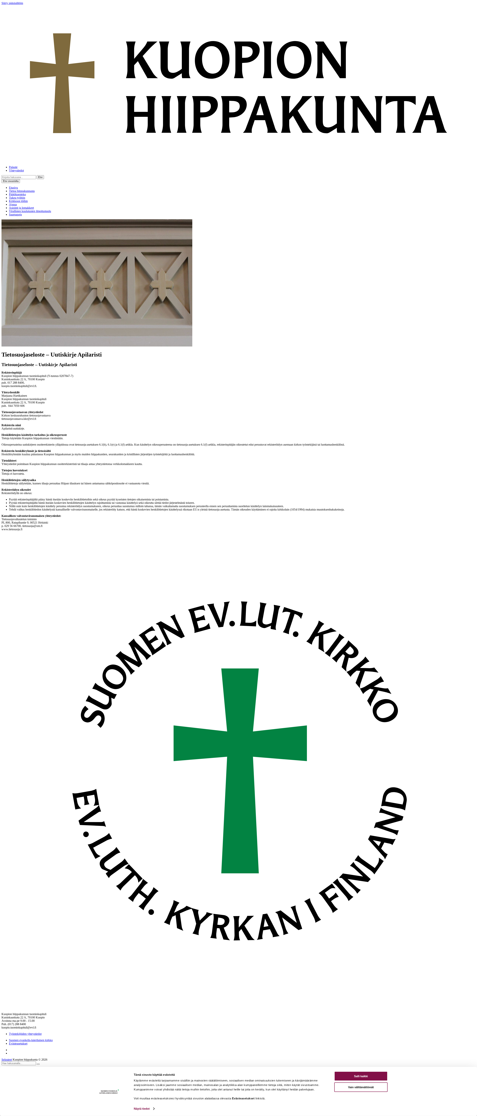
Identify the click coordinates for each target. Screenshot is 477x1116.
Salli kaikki (361, 1076)
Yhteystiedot (16, 170)
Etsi (40, 177)
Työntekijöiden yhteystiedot (25, 1033)
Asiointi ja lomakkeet (21, 207)
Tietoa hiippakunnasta (22, 191)
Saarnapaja (15, 214)
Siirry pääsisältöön (12, 3)
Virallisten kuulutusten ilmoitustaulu (30, 211)
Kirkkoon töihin (18, 201)
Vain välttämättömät (361, 1087)
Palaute (13, 167)
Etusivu (13, 187)
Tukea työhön (17, 197)
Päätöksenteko (17, 194)
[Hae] (38, 1064)
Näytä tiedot (142, 1108)
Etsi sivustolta (10, 181)
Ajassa (13, 204)
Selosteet (6, 1059)
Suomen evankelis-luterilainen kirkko (31, 1040)
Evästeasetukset (18, 1043)
